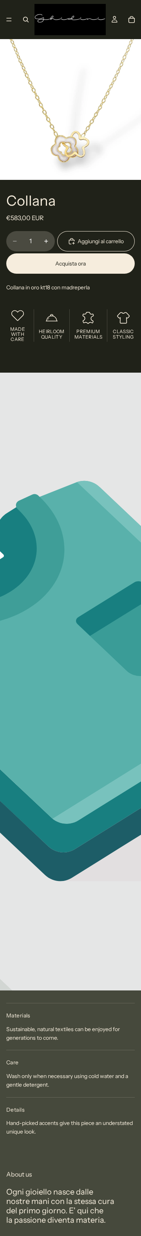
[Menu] (9, 20)
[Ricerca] (25, 19)
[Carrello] (131, 19)
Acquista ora (70, 263)
